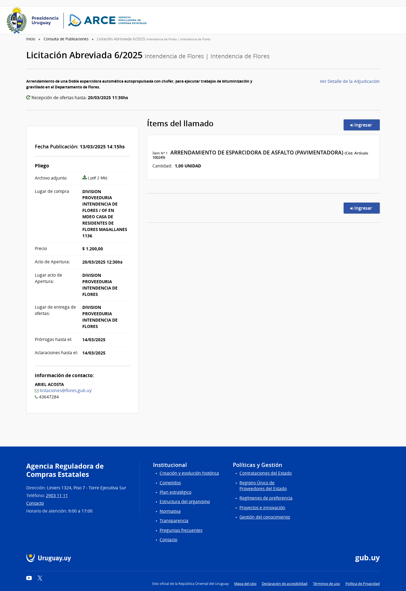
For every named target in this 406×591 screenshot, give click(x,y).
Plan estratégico (175, 492)
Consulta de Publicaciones (66, 38)
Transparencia (174, 521)
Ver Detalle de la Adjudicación (350, 81)
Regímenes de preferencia (265, 498)
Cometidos (170, 483)
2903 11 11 (57, 495)
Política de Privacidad (363, 583)
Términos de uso (326, 583)
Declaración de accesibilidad (284, 583)
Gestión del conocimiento (264, 517)
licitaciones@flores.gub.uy (66, 390)
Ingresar (366, 125)
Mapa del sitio (245, 583)
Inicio (30, 38)
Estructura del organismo (185, 502)
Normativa (170, 511)
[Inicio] (78, 20)
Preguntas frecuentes (181, 530)
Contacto (35, 503)
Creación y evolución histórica (189, 473)
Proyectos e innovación (262, 508)
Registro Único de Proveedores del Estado (263, 486)
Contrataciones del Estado (265, 473)
